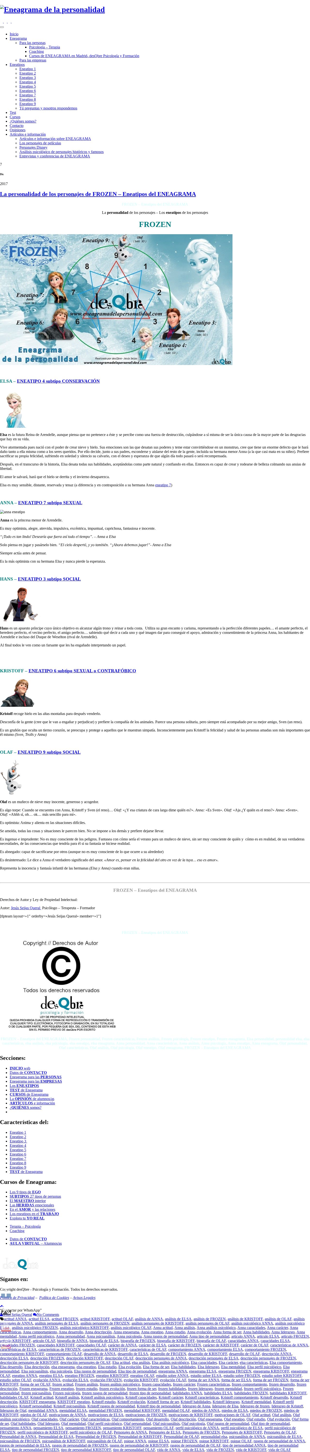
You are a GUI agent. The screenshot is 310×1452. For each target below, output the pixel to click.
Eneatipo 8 (27, 99)
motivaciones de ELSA (106, 1415)
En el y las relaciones (32, 1209)
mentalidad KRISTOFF (142, 1410)
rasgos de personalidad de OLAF (195, 1445)
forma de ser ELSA (236, 1380)
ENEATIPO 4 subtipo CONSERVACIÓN (58, 381)
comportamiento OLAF (64, 1354)
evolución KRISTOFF (141, 1380)
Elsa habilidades (183, 1367)
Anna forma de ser (227, 1332)
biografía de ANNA (72, 1341)
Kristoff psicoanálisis (69, 1406)
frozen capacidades (156, 1384)
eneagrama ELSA (203, 1371)
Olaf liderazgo (48, 1423)
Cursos (15, 117)
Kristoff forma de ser (163, 1402)
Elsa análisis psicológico (170, 1362)
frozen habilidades (172, 1389)
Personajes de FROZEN (201, 1432)
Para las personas (32, 43)
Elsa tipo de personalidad (137, 1371)
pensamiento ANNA (15, 1428)
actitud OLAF (122, 1319)
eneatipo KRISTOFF (112, 1376)
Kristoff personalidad (35, 1406)
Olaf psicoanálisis (166, 1423)
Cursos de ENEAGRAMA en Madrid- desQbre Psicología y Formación (84, 56)
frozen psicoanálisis (36, 1393)
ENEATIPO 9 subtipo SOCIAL (49, 752)
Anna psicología (129, 1336)
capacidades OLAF (91, 1345)
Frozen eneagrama (33, 1389)
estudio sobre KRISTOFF (282, 1376)
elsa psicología (61, 1371)
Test (13, 112)
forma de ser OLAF (35, 1384)
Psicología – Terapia (44, 47)
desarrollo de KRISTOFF (207, 1354)
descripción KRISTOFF (84, 1358)
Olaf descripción (183, 1419)
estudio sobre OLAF (15, 1380)
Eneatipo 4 (27, 82)
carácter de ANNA (122, 1345)
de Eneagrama (26, 1090)
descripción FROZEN (47, 1358)
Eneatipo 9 (27, 104)
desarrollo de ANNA (100, 1354)
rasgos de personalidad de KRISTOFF (139, 1445)
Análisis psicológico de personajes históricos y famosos (61, 152)
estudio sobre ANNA (172, 1376)
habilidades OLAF (14, 1397)
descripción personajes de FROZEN (268, 1358)
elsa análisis (141, 1362)
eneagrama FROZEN (234, 1371)
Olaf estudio (256, 1419)
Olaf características (95, 1419)
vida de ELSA (193, 1450)
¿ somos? (25, 1107)
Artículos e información (28, 134)
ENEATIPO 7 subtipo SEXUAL (50, 502)
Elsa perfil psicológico (264, 1367)
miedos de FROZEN (266, 1410)
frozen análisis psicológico (120, 1384)
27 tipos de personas (35, 1196)
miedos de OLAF (33, 1415)
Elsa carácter (228, 1362)
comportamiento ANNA (186, 1349)
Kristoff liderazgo (226, 1402)
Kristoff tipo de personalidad (158, 1406)
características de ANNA (289, 1345)
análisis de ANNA (149, 1319)
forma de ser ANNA (203, 1380)
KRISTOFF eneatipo (73, 1402)
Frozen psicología (66, 1393)
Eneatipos (17, 64)
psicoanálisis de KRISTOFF (63, 1441)
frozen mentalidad (228, 1389)
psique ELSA (158, 1441)
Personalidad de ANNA (18, 1437)
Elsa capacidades (204, 1362)
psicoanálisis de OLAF (104, 1441)
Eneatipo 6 (27, 91)
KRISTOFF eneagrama (37, 1402)
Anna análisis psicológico (216, 1328)
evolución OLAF (173, 1380)
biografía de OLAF (211, 1341)
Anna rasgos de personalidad (165, 1336)
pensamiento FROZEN (83, 1428)
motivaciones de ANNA (67, 1415)
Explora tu (27, 1218)
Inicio (14, 34)
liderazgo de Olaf (13, 1410)
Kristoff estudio (104, 1402)
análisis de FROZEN (210, 1319)
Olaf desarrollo (157, 1419)
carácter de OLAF (254, 1345)
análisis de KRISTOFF (245, 1319)
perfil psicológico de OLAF (91, 1432)
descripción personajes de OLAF (85, 1362)
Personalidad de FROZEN (96, 1437)
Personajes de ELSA (165, 1432)
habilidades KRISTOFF (288, 1393)
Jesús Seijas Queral (26, 908)
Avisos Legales (84, 1298)
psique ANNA (135, 1441)
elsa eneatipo (86, 1367)
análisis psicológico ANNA (252, 1323)
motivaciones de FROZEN (146, 1415)
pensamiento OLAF (158, 1428)
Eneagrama (18, 38)
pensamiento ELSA (48, 1428)
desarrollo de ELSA (133, 1354)
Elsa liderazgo (208, 1367)
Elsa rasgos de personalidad (95, 1371)
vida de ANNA (168, 1450)
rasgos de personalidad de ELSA (25, 1445)
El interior (28, 1201)
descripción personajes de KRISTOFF (29, 1362)
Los (24, 1086)
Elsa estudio (107, 1367)
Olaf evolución (278, 1419)
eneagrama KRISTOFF (271, 1371)
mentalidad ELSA (73, 1410)
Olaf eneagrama (210, 1419)
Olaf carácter (69, 1419)
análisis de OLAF (278, 1319)
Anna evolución (199, 1332)
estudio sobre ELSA (206, 1376)
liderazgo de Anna (196, 1406)
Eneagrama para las (36, 1077)
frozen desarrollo (282, 1384)
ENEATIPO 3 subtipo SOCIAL (49, 579)
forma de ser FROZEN (270, 1380)
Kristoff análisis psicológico (102, 1397)
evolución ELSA (75, 1380)
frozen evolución (112, 1389)
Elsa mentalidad (233, 1367)
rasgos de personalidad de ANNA (279, 1441)
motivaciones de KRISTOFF (191, 1415)
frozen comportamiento (249, 1384)
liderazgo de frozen (255, 1406)
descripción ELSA (14, 1358)
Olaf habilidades (23, 1423)
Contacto (16, 126)
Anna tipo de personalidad (209, 1336)
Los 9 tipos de (25, 1192)
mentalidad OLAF (176, 1410)
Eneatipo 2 (27, 73)
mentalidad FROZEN (105, 1410)
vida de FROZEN (220, 1450)
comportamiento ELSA (225, 1349)
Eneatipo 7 (27, 95)
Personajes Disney (33, 147)
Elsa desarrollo (11, 1367)
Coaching (36, 51)
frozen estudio (86, 1389)
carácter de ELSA (152, 1345)
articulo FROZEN (295, 1336)
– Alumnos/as (36, 1243)
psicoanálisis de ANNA (247, 1437)
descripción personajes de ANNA (161, 1358)
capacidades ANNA (243, 1341)
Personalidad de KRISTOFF (140, 1437)
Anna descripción (98, 1332)
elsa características (254, 1362)
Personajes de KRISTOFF (242, 1432)
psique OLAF (241, 1441)
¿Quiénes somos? (23, 121)
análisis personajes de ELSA (56, 1323)
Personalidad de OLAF (181, 1437)
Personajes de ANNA (130, 1432)
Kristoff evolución (131, 1402)
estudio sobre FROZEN (242, 1376)
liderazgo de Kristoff (287, 1406)
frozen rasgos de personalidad (104, 1393)
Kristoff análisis (67, 1397)
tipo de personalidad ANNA (244, 1445)
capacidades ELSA (275, 1341)
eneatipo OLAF (142, 1376)
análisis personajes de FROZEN (105, 1323)
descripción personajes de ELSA (214, 1358)
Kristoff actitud (41, 1397)
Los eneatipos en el (34, 1214)
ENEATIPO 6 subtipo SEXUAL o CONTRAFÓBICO (82, 670)
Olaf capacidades (44, 1419)
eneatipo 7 (163, 485)
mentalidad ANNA (42, 1410)
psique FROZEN (184, 1441)
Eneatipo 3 (27, 78)
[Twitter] (10, 21)
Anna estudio (175, 1332)
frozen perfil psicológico (262, 1389)
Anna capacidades (251, 1328)
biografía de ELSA (104, 1341)
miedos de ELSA (235, 1410)
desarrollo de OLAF (244, 1354)
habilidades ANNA (187, 1393)
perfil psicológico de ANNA (197, 1428)
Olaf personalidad (137, 1423)
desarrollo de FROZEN (168, 1354)
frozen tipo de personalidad (150, 1393)
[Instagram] (2, 21)
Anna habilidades (256, 1332)
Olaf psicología (193, 1423)
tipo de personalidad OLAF (134, 1450)
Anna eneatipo (152, 1332)
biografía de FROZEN (138, 1341)
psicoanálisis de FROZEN (20, 1441)
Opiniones (17, 130)
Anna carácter (277, 1328)
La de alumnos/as (32, 1099)
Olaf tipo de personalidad (270, 1423)
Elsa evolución (129, 1367)
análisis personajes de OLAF (207, 1323)
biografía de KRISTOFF (176, 1341)
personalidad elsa (214, 1437)
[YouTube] (13, 21)
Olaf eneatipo (234, 1419)
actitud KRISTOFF (95, 1319)
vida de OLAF (279, 1450)
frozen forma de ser (141, 1389)
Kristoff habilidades (196, 1402)
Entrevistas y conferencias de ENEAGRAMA (54, 156)
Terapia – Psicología (25, 1226)
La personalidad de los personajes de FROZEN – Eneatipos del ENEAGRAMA (98, 194)
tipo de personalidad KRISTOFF (86, 1450)
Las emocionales (32, 1205)
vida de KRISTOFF (251, 1450)
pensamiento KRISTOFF (122, 1428)
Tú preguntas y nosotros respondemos (48, 108)
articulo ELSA (268, 1336)
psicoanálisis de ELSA (284, 1437)
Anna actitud (163, 1328)
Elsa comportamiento (286, 1362)
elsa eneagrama (63, 1367)
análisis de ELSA (178, 1319)
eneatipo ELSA (51, 1376)
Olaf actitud (261, 1415)
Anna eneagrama (126, 1332)
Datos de (28, 1073)
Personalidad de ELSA (56, 1437)
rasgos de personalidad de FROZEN (80, 1445)
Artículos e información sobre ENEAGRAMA (55, 139)
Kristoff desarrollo (274, 1397)
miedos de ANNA (206, 1410)
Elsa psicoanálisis (34, 1371)
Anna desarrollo (71, 1332)
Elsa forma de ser (156, 1367)
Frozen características (213, 1384)
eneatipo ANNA (24, 1376)
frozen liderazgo (200, 1389)
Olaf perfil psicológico (105, 1423)
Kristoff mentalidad (256, 1402)
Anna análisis (184, 1328)
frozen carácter (184, 1384)
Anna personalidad (70, 1336)
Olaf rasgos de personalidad (228, 1423)
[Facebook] (6, 21)
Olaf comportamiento (128, 1419)
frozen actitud (62, 1384)
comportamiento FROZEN (265, 1349)
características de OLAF (148, 1349)
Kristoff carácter (171, 1397)
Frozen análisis (86, 1384)
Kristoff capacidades (141, 1397)
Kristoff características (202, 1397)
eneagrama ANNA (172, 1371)
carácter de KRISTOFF (221, 1345)
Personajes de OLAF (280, 1432)
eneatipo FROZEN (79, 1376)
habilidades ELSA (218, 1393)
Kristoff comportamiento (239, 1397)
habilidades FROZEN (251, 1393)
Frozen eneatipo (61, 1389)
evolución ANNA (47, 1380)
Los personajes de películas (40, 143)
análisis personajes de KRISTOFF (158, 1323)
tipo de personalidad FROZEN (35, 1450)
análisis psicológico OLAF (131, 1328)
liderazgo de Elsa (225, 1406)
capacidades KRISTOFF (56, 1345)
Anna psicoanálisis (100, 1336)
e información (32, 1103)
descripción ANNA (277, 1354)
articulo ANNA (243, 1336)
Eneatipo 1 (27, 69)
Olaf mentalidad (73, 1423)
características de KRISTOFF (105, 1349)
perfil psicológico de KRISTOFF (42, 1432)
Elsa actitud (121, 1362)
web (20, 1068)
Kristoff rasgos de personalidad (111, 1406)
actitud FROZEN (65, 1319)
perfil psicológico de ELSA (242, 1428)
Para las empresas (32, 60)
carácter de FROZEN (184, 1345)
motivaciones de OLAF (232, 1415)
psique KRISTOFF (214, 1441)
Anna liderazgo (283, 1332)
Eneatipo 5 (27, 86)
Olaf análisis (281, 1415)
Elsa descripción (36, 1367)
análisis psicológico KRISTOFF (84, 1328)
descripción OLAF (119, 1358)
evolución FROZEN (106, 1380)
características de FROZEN (60, 1349)
